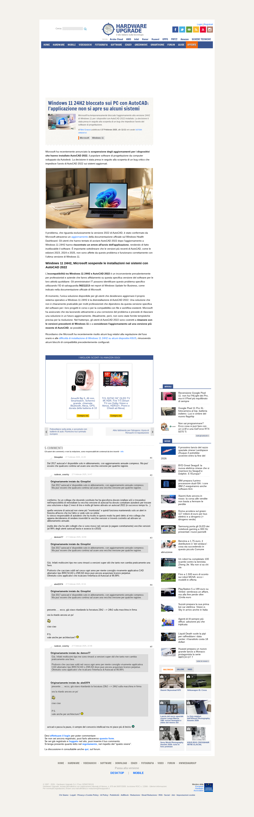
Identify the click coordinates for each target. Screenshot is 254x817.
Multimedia (168, 669)
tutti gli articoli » (202, 436)
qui (86, 749)
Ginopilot (58, 457)
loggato (73, 741)
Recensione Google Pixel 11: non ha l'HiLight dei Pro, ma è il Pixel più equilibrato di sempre (193, 397)
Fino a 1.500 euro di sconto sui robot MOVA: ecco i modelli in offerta (193, 577)
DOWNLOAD (121, 763)
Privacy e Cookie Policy (87, 795)
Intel (136, 39)
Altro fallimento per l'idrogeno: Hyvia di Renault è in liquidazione (131, 431)
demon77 (58, 537)
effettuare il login (60, 735)
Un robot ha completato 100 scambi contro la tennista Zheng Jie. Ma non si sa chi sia (193, 563)
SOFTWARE (116, 45)
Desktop (117, 772)
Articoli (167, 386)
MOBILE (72, 45)
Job (173, 795)
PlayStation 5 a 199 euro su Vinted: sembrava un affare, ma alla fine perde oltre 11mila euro (193, 593)
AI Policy (104, 795)
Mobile (138, 772)
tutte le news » (203, 661)
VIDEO (161, 763)
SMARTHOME (157, 45)
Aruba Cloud (116, 39)
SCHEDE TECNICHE (201, 39)
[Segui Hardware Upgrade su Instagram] (210, 29)
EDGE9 (128, 45)
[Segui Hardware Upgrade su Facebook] (175, 29)
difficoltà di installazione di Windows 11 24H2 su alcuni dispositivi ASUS (97, 338)
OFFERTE (191, 45)
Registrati (208, 24)
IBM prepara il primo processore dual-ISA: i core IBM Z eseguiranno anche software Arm (193, 484)
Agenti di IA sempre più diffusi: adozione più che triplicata (191, 621)
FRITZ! (174, 39)
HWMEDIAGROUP (187, 763)
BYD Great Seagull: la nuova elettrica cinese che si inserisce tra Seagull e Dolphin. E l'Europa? (193, 469)
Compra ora (83, 416)
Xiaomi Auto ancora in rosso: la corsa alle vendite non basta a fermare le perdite (193, 499)
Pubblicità (114, 795)
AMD (128, 39)
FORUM (171, 45)
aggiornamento (79, 236)
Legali (73, 795)
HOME (47, 45)
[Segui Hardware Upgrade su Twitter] (182, 29)
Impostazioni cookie (186, 795)
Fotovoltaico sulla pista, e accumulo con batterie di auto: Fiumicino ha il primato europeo (68, 431)
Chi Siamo (63, 795)
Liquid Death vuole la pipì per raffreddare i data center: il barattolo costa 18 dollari (193, 637)
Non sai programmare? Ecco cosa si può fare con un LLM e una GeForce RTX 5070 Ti (193, 427)
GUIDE (181, 45)
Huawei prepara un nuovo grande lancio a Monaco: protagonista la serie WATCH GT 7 (192, 652)
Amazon (185, 39)
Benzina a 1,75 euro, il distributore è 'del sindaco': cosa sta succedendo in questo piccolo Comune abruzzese (184, 546)
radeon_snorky (61, 474)
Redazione (135, 795)
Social (167, 795)
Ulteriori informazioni (157, 786)
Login (199, 24)
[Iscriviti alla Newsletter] (189, 29)
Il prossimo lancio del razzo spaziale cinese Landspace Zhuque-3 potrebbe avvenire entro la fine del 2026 (184, 453)
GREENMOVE (141, 45)
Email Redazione (149, 795)
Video (190, 669)
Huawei (155, 39)
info (122, 451)
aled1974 (58, 584)
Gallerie (180, 669)
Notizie (167, 441)
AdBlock (125, 795)
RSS (160, 795)
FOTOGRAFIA (101, 45)
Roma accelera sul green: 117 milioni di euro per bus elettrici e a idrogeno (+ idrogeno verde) (192, 515)
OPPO (165, 39)
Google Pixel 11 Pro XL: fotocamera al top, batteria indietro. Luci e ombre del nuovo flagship (192, 412)
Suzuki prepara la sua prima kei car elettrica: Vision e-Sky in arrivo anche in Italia (193, 607)
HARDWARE (59, 45)
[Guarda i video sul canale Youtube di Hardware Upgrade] (203, 29)
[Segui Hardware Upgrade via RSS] (196, 29)
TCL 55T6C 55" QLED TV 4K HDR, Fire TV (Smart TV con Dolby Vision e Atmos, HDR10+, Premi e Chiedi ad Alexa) (116, 403)
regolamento (89, 744)
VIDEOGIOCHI (85, 45)
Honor (145, 39)
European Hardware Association (198, 788)
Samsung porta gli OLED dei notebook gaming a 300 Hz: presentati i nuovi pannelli (193, 529)
